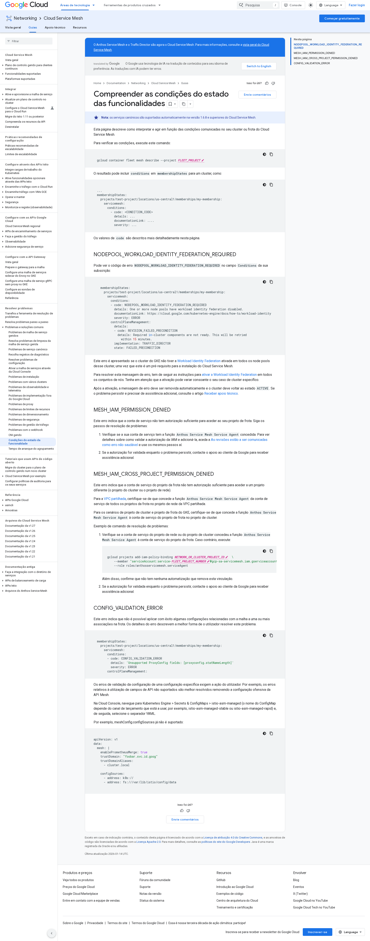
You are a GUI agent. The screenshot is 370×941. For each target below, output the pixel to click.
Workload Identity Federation (199, 361)
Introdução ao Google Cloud (235, 887)
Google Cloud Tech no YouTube (314, 907)
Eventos (298, 887)
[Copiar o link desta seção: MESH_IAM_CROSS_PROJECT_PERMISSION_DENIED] (218, 474)
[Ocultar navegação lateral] (51, 933)
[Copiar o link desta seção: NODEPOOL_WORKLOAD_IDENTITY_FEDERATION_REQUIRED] (240, 254)
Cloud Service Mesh (63, 18)
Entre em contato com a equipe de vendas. (91, 900)
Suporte (145, 887)
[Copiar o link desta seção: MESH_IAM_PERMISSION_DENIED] (175, 410)
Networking (25, 18)
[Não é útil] (273, 83)
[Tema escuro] (264, 154)
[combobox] (258, 5)
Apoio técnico (55, 27)
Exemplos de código (229, 893)
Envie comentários (257, 95)
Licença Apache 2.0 (148, 841)
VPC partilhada (115, 499)
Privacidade (95, 923)
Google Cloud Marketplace (80, 893)
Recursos (80, 27)
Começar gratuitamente (342, 18)
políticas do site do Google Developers (225, 841)
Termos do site (117, 923)
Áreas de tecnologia (75, 5)
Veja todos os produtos (78, 880)
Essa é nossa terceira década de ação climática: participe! (207, 923)
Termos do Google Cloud (147, 923)
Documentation (116, 83)
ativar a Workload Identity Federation (229, 375)
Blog (296, 880)
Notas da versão (150, 893)
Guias (32, 27)
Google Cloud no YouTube (310, 900)
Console (295, 5)
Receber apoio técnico (221, 393)
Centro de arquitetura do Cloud (237, 900)
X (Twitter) (300, 893)
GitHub (220, 880)
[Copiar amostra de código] (271, 154)
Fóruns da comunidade (155, 880)
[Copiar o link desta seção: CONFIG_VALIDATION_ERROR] (167, 608)
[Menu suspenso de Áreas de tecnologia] (95, 5)
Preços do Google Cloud (79, 887)
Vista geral (13, 27)
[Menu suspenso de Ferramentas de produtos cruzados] (161, 5)
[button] (28, 67)
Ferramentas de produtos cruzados (130, 5)
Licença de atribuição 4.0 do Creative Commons (232, 837)
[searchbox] (28, 41)
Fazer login (357, 5)
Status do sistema (152, 900)
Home (97, 83)
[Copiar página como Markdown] (184, 104)
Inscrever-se (317, 932)
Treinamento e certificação (234, 907)
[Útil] (267, 83)
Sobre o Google (73, 923)
